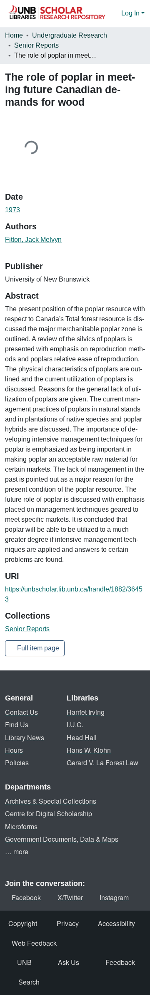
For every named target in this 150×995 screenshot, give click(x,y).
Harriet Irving (86, 712)
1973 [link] (12, 209)
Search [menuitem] (29, 982)
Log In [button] (131, 13)
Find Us (16, 724)
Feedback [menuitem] (120, 962)
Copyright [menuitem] (22, 923)
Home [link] (14, 35)
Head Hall (82, 737)
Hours (14, 750)
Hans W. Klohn (89, 750)
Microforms (21, 826)
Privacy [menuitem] (68, 923)
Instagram (114, 897)
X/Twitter (70, 897)
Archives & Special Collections (50, 801)
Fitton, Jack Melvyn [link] (33, 239)
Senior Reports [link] (36, 45)
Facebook (26, 897)
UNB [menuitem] (24, 962)
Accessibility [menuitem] (116, 923)
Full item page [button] (37, 648)
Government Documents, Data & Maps (61, 839)
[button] (56, 13)
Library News (24, 737)
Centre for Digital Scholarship (48, 813)
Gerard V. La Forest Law (102, 762)
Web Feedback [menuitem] (34, 943)
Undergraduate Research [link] (69, 35)
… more (16, 851)
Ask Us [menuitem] (68, 962)
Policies (17, 762)
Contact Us (21, 712)
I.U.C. (75, 724)
